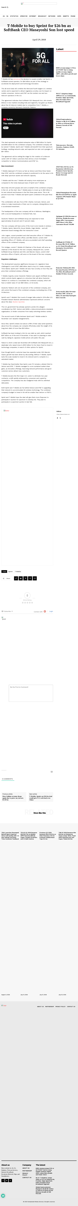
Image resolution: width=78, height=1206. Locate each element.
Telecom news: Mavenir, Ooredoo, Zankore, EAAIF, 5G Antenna (65, 147)
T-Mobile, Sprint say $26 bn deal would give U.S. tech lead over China (40, 798)
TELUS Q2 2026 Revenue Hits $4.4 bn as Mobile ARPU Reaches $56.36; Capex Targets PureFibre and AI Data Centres (29, 836)
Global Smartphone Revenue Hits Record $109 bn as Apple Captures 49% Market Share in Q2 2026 (66, 196)
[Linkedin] (21, 578)
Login (51, 611)
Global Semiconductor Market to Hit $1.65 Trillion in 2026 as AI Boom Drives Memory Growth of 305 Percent (65, 123)
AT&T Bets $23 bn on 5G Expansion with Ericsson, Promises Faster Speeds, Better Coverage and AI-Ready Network (64, 171)
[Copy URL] (16, 578)
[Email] (35, 578)
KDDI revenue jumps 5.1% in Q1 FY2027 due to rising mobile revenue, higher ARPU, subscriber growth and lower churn (66, 72)
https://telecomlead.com (63, 414)
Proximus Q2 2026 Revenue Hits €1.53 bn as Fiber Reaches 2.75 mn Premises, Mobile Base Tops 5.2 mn (48, 836)
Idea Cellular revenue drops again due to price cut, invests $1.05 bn (12, 798)
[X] (60, 417)
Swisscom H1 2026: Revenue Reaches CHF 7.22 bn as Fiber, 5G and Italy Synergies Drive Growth (66, 295)
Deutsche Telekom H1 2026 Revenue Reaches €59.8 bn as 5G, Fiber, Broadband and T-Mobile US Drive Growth (66, 271)
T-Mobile (18, 571)
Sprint (10, 571)
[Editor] (29, 486)
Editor (59, 411)
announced (17, 79)
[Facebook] (57, 417)
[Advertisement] (66, 312)
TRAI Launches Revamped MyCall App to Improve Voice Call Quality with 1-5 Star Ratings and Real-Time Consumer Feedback (10, 836)
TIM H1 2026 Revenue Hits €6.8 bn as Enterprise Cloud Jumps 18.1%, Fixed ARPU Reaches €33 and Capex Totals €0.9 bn (67, 836)
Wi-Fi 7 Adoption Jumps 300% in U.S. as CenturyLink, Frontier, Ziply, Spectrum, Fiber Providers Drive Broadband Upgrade (66, 98)
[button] (5, 7)
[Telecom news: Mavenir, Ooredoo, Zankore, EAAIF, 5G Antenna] (66, 136)
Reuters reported (18, 302)
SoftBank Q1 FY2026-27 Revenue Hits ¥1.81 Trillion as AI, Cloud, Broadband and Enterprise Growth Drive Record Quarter (66, 246)
